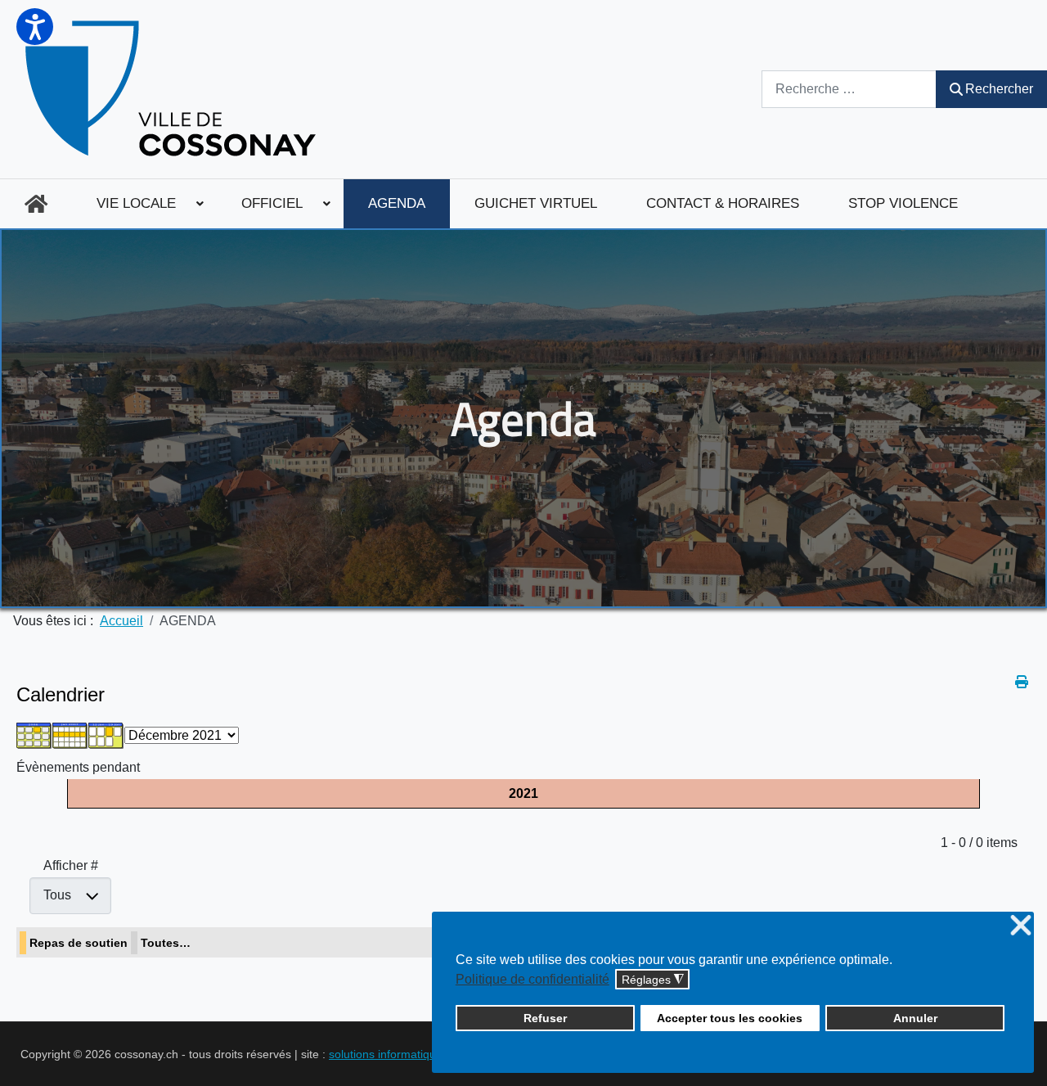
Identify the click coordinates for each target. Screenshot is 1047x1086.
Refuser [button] (545, 1018)
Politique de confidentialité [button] (532, 979)
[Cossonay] (173, 89)
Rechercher (999, 89)
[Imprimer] (1023, 682)
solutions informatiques (388, 1054)
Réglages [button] (653, 980)
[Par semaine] (70, 734)
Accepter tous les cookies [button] (729, 1018)
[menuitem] (36, 203)
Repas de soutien (78, 942)
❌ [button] (1020, 926)
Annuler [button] (915, 1018)
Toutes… (166, 942)
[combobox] (849, 88)
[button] (34, 26)
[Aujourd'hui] (106, 734)
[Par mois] (34, 734)
